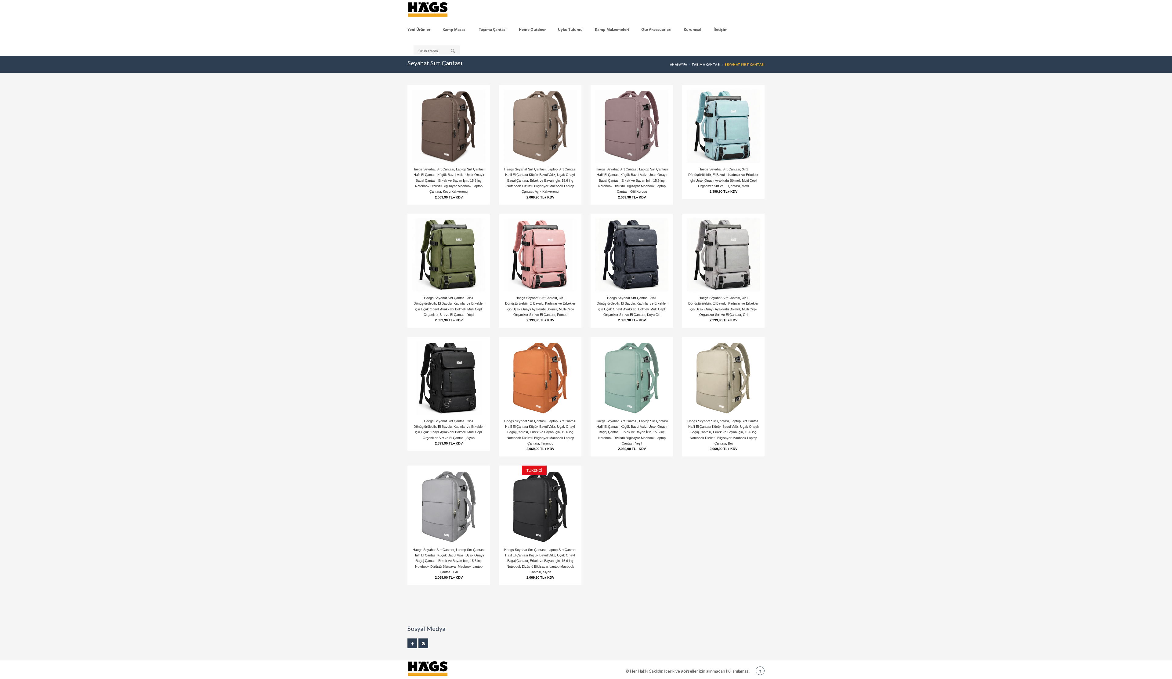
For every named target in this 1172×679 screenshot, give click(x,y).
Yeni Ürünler (418, 29)
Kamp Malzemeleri (612, 29)
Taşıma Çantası (493, 29)
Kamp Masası (455, 29)
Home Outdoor (532, 29)
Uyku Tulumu (570, 29)
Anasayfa (678, 64)
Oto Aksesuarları (656, 29)
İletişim (721, 29)
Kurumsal (692, 29)
